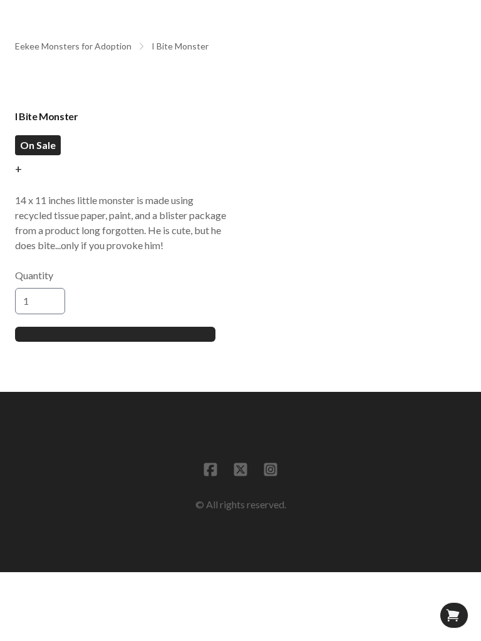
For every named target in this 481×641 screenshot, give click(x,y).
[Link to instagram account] (270, 469)
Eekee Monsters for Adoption (73, 46)
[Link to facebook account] (210, 469)
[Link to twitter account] (240, 469)
